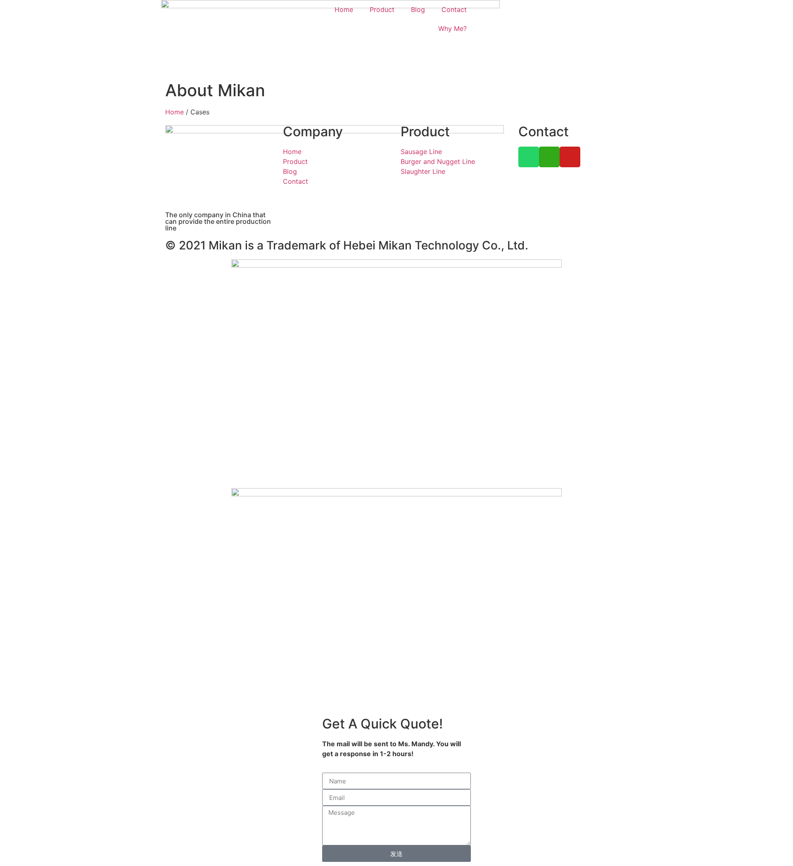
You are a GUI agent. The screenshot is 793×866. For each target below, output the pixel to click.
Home (344, 9)
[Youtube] (570, 157)
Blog (418, 9)
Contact (454, 9)
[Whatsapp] (528, 157)
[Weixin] (549, 157)
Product (382, 9)
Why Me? (452, 28)
